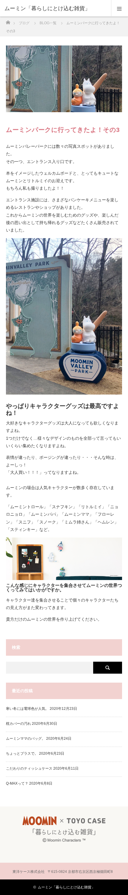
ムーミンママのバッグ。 (25, 738)
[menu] (119, 8)
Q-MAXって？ (17, 783)
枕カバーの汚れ (18, 724)
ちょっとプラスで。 (22, 753)
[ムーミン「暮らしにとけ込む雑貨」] (55, 8)
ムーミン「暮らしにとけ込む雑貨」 (66, 887)
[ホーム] (8, 21)
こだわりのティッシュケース (29, 768)
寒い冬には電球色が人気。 (27, 709)
